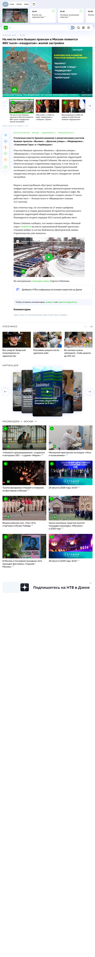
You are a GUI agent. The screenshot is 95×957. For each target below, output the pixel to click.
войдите (50, 302)
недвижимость (48, 133)
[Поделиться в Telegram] (5, 135)
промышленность (66, 133)
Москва (35, 133)
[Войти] (83, 27)
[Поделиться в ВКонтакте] (5, 141)
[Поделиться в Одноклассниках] (5, 147)
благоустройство (22, 133)
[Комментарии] (5, 167)
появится (26, 226)
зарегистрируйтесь (67, 302)
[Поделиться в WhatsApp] (5, 153)
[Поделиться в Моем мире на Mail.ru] (5, 159)
